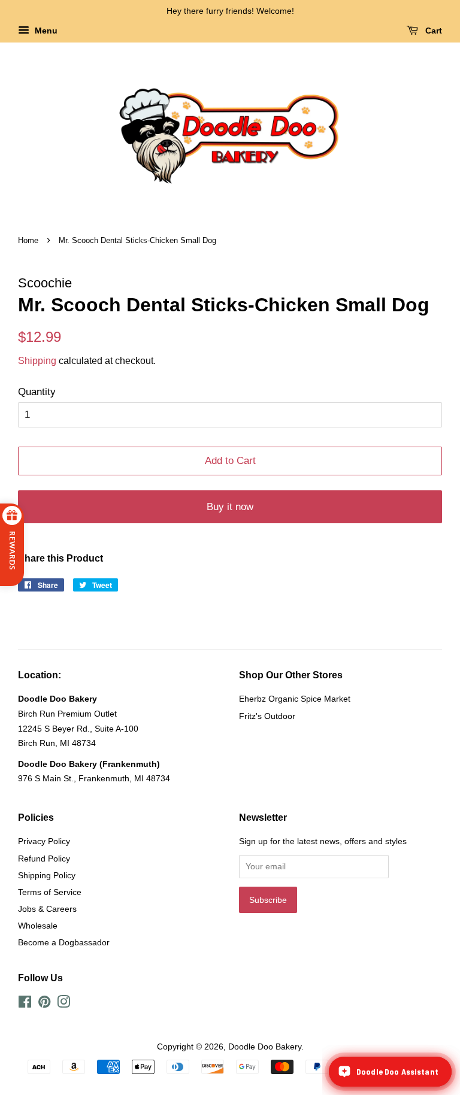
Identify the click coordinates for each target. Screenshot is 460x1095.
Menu (45, 30)
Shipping (37, 361)
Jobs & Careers (47, 909)
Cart (432, 30)
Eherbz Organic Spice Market (294, 698)
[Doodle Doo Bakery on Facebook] (25, 1004)
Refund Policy (44, 858)
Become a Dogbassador (64, 942)
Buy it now (230, 506)
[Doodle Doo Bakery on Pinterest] (44, 1004)
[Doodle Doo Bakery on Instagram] (63, 1004)
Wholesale (38, 925)
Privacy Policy (44, 841)
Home (28, 240)
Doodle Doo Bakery (264, 1046)
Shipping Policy (46, 875)
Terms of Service (49, 892)
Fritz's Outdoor (267, 716)
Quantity (37, 392)
